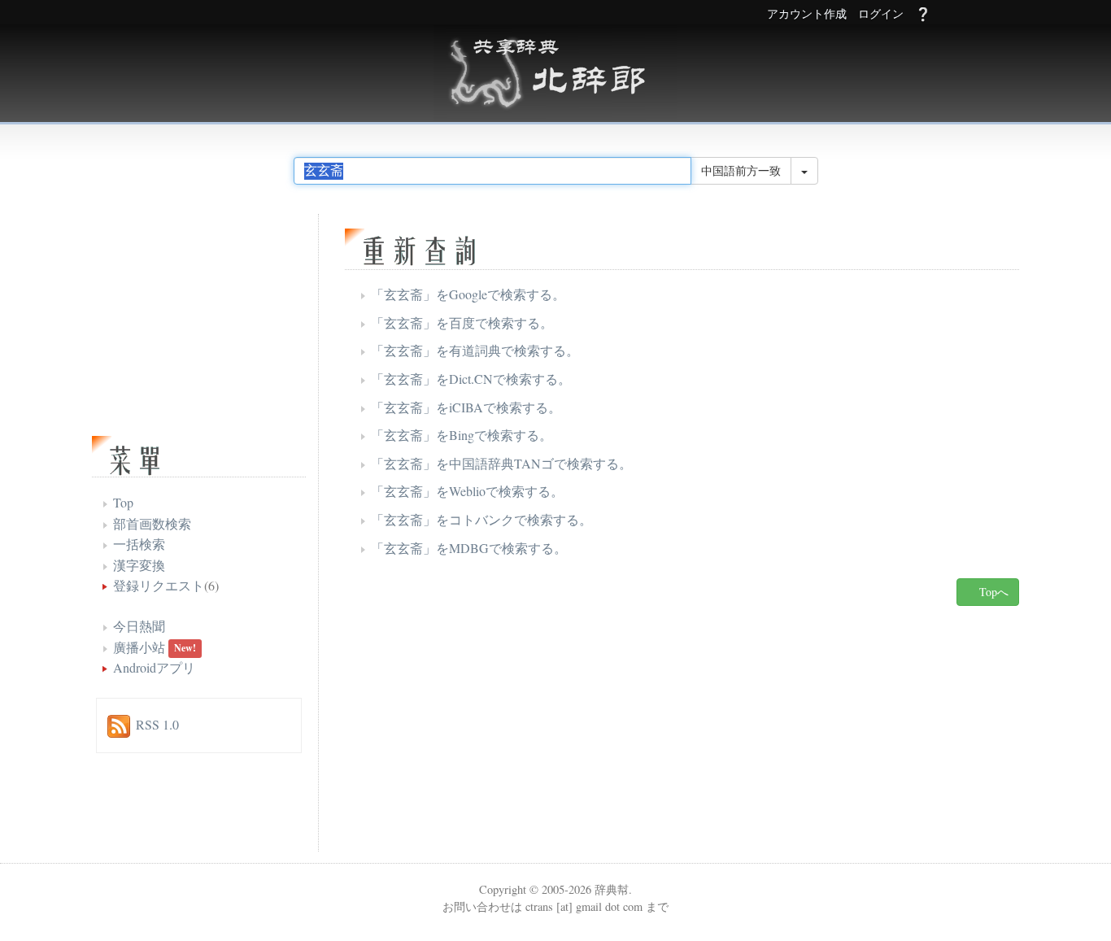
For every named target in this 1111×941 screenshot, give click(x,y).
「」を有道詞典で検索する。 (475, 350)
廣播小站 (139, 647)
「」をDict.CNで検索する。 (471, 378)
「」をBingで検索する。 (461, 434)
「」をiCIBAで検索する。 (466, 407)
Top (123, 502)
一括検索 (139, 543)
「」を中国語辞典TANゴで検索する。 (501, 463)
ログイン (881, 14)
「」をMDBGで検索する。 (469, 547)
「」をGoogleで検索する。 (468, 294)
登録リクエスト (158, 585)
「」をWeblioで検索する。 (467, 490)
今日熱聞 (139, 625)
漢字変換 (139, 564)
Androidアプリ (154, 667)
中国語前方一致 (741, 170)
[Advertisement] (543, 733)
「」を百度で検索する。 (462, 322)
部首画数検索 (152, 523)
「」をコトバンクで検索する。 (481, 519)
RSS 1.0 (157, 724)
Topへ (992, 591)
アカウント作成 (807, 14)
